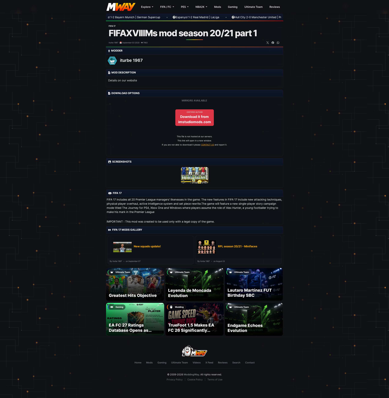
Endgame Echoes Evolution (245, 328)
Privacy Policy (175, 379)
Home (138, 362)
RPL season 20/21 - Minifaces (237, 246)
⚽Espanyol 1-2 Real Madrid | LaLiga (158, 17)
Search (236, 362)
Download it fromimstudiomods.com (194, 117)
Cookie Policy (195, 379)
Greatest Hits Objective (133, 295)
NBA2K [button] (200, 6)
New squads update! (147, 246)
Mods (217, 6)
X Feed (209, 362)
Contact (250, 362)
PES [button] (183, 6)
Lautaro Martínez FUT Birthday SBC (250, 293)
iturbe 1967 (131, 60)
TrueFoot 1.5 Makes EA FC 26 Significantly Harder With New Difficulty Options (191, 333)
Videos (197, 362)
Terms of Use (214, 379)
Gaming (233, 6)
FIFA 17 (112, 26)
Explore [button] (146, 6)
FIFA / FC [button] (166, 6)
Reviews (274, 6)
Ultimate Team (253, 6)
